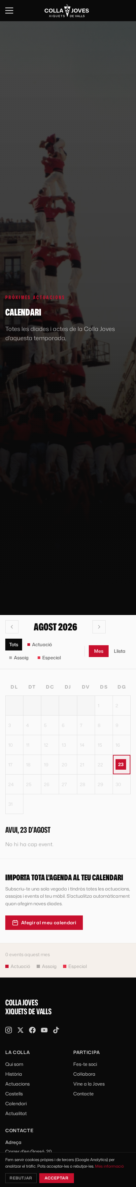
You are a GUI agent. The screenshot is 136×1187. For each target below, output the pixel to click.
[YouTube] (44, 1030)
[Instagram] (8, 1030)
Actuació (42, 644)
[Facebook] (32, 1030)
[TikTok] (56, 1030)
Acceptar (57, 1178)
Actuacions (17, 1084)
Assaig (21, 657)
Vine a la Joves (89, 1084)
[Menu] (9, 10)
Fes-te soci (85, 1064)
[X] (20, 1030)
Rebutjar (21, 1178)
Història (13, 1074)
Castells (14, 1093)
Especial (51, 657)
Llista (119, 651)
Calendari (16, 1103)
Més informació (109, 1166)
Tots (13, 644)
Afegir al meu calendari (48, 922)
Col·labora (84, 1074)
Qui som (14, 1064)
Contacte (83, 1093)
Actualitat (16, 1113)
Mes (98, 651)
